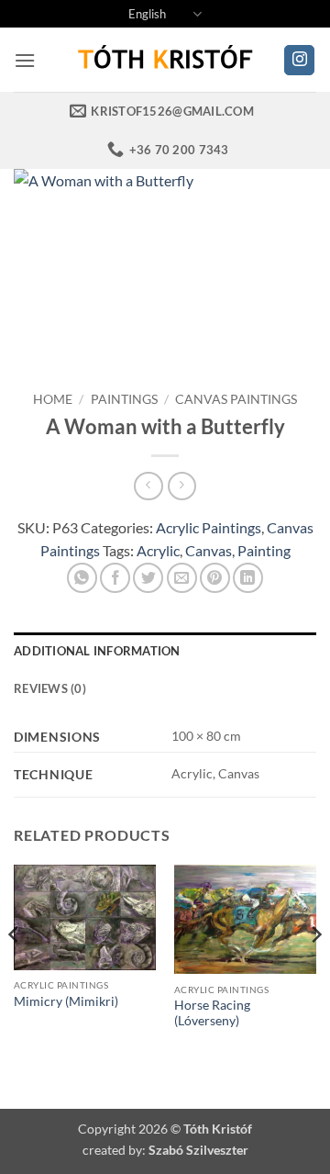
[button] (25, 60)
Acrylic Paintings (208, 527)
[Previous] (15, 971)
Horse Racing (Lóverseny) (212, 1013)
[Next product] (148, 486)
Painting (264, 550)
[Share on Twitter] (148, 578)
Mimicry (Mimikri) (66, 1001)
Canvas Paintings (236, 399)
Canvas (208, 550)
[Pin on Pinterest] (215, 578)
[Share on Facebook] (115, 578)
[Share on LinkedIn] (248, 578)
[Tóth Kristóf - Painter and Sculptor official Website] (165, 59)
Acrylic (158, 550)
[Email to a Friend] (182, 578)
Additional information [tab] (97, 650)
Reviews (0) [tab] (50, 688)
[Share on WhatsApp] (82, 578)
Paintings (124, 399)
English (147, 13)
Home (52, 399)
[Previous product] (182, 486)
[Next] (315, 971)
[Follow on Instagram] (299, 60)
